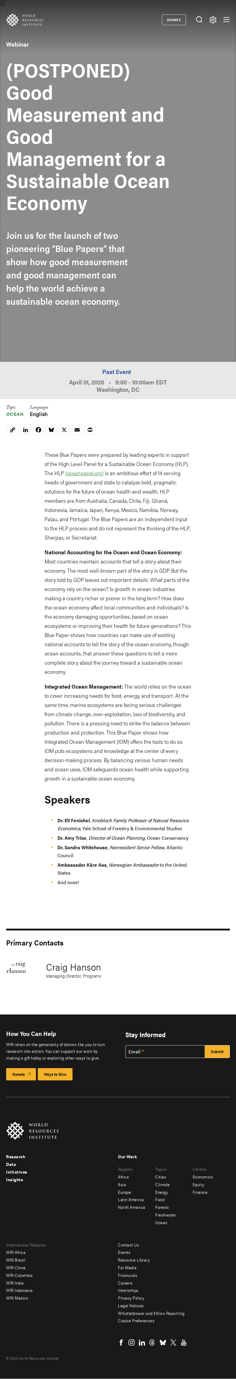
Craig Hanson (73, 966)
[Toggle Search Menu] (199, 19)
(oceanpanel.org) (84, 473)
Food (159, 1199)
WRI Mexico (17, 1298)
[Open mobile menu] (226, 19)
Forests (162, 1207)
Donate (174, 19)
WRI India (15, 1283)
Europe (124, 1192)
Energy (161, 1192)
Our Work (127, 1156)
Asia (122, 1184)
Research (15, 1156)
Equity (198, 1184)
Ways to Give (55, 1074)
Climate (162, 1184)
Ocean (15, 414)
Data (11, 1164)
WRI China (16, 1267)
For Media (127, 1267)
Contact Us (128, 1245)
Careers (125, 1283)
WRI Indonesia (19, 1290)
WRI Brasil (15, 1260)
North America (131, 1207)
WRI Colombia (19, 1275)
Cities (160, 1177)
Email (134, 1051)
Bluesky (163, 1342)
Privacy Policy (131, 1298)
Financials (127, 1275)
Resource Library (134, 1260)
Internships (128, 1290)
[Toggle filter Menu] (212, 19)
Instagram (131, 1342)
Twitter (173, 1342)
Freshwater (165, 1215)
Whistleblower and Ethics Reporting (151, 1313)
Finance (200, 1192)
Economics (203, 1177)
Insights (14, 1179)
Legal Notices (131, 1305)
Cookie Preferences (136, 1320)
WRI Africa (16, 1252)
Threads (152, 1342)
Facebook (121, 1342)
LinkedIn (142, 1342)
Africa (123, 1177)
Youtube (184, 1342)
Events (124, 1252)
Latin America (131, 1199)
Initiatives (16, 1172)
